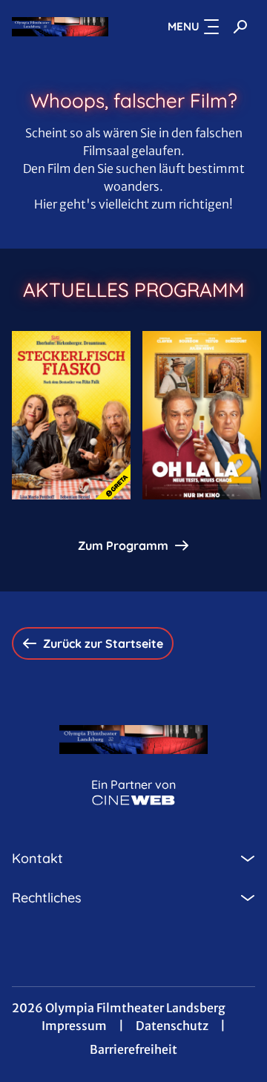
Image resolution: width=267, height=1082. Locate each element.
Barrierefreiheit (133, 1049)
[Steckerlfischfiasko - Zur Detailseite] (71, 415)
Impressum (74, 1025)
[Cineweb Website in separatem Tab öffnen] (133, 800)
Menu (184, 26)
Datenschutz (172, 1025)
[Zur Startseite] (60, 27)
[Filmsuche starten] (240, 27)
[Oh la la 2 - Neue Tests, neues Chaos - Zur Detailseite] (201, 415)
